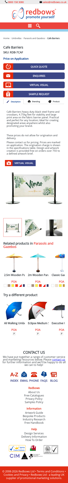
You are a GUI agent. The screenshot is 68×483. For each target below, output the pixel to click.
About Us (34, 392)
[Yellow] (12, 285)
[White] (5, 285)
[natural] (9, 285)
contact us (58, 359)
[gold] (64, 285)
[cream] (56, 285)
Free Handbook (34, 423)
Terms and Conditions (50, 471)
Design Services (34, 433)
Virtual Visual (39, 85)
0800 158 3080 (15, 2)
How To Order (34, 440)
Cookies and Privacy (16, 475)
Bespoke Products (34, 416)
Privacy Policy (34, 399)
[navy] (24, 285)
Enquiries (39, 75)
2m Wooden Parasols (38, 275)
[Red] (16, 285)
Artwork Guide (34, 413)
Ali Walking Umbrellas (14, 323)
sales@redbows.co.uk (54, 2)
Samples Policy (34, 402)
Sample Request (39, 94)
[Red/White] (20, 285)
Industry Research (34, 419)
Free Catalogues (34, 395)
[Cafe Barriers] (34, 188)
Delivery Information (34, 436)
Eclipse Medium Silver (38, 323)
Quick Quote (39, 66)
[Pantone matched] (14, 333)
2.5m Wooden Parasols (14, 275)
